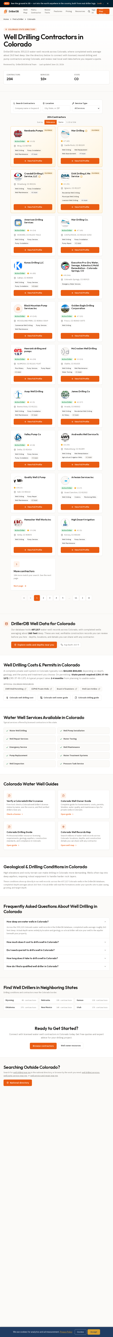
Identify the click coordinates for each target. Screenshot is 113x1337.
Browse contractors (43, 1046)
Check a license (14, 814)
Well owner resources (71, 1045)
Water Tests (47, 11)
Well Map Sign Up (102, 11)
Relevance (50, 122)
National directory (19, 1082)
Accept (93, 1332)
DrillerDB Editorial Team (26, 64)
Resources (80, 11)
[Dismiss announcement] (107, 3)
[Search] (88, 11)
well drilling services (90, 1072)
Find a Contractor (36, 11)
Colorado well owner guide (56, 697)
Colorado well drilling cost (21, 697)
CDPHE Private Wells (40, 689)
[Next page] (82, 598)
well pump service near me (15, 1075)
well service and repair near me (44, 1075)
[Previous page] (30, 598)
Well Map (25, 11)
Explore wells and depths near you (36, 644)
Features (58, 11)
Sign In (93, 11)
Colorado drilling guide (88, 697)
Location (50, 103)
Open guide (66, 814)
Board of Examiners (65, 689)
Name (61, 122)
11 (76, 598)
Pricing (69, 11)
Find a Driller (18, 19)
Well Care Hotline (89, 689)
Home (6, 19)
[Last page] (89, 598)
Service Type (81, 103)
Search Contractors (25, 103)
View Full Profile (35, 161)
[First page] (24, 598)
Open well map (67, 845)
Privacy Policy (66, 1332)
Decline (80, 1332)
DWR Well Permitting (14, 689)
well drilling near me (22, 1072)
